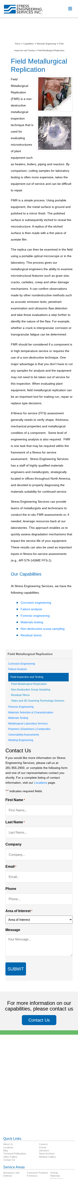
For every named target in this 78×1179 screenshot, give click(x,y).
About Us (8, 1144)
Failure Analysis (17, 669)
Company (13, 844)
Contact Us (39, 1020)
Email (10, 866)
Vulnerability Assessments (23, 734)
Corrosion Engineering (21, 663)
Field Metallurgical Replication (29, 684)
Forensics (32, 1175)
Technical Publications (14, 1153)
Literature (44, 1150)
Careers (43, 1144)
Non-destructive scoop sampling (43, 628)
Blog (5, 1150)
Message (12, 930)
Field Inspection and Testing (26, 677)
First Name (15, 800)
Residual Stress (20, 695)
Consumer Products (37, 1172)
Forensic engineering (35, 615)
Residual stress (31, 635)
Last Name (15, 822)
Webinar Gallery (47, 1156)
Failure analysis (31, 609)
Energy (54, 1172)
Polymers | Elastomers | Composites (29, 729)
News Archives (47, 1153)
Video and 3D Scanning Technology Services (37, 700)
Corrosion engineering (36, 602)
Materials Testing (18, 717)
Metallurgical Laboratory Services (28, 723)
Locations (40, 782)
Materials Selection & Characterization (30, 712)
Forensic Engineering (21, 706)
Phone (10, 889)
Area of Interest (18, 911)
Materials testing (32, 622)
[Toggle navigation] (70, 9)
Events (42, 1147)
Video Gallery (10, 1156)
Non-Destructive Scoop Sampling (30, 689)
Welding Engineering (20, 740)
